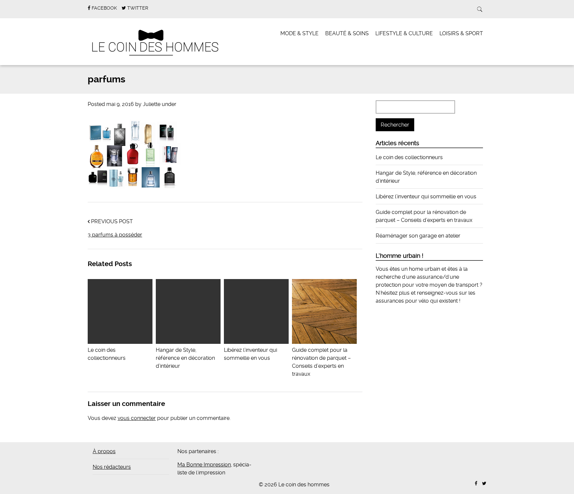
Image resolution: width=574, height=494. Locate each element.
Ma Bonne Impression (204, 464)
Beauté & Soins (347, 33)
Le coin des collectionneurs (409, 157)
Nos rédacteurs (112, 467)
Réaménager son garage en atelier (418, 236)
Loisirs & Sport (461, 33)
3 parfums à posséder (115, 235)
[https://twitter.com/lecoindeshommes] (484, 483)
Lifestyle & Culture (404, 33)
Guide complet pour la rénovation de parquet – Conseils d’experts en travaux (321, 362)
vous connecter (137, 418)
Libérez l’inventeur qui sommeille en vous (250, 354)
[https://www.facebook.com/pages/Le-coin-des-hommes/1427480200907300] (476, 483)
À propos (104, 451)
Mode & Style (299, 33)
